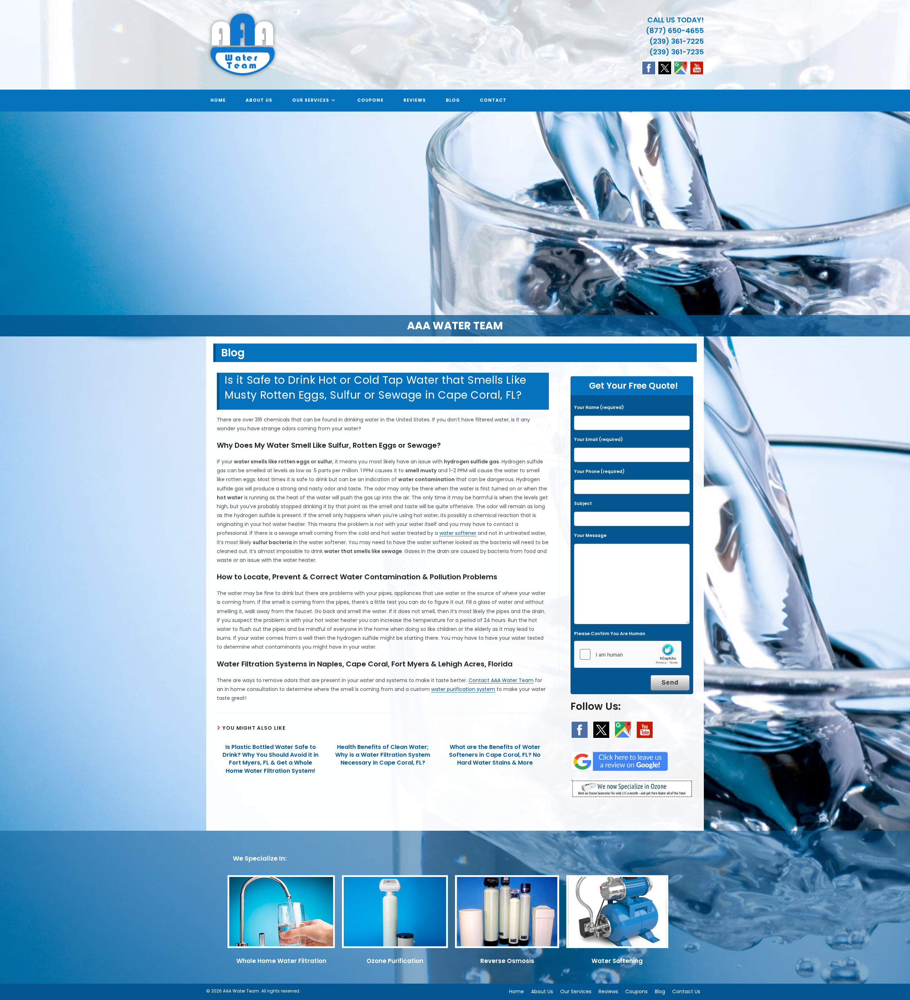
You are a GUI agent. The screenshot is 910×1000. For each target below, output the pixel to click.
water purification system (463, 689)
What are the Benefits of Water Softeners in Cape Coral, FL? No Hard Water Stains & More (495, 755)
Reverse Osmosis (507, 961)
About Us (542, 991)
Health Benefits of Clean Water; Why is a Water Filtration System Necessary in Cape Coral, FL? (382, 755)
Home (516, 991)
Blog (660, 991)
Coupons (636, 991)
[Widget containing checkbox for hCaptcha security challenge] (627, 654)
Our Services (576, 991)
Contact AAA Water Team (501, 680)
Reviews (608, 991)
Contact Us (686, 991)
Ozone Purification (394, 961)
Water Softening (617, 961)
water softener (457, 533)
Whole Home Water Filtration (281, 961)
